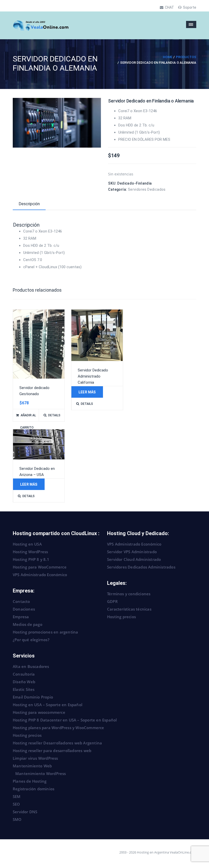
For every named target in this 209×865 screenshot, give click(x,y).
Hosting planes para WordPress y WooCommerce (58, 727)
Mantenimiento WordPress (40, 773)
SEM (17, 796)
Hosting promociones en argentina (45, 632)
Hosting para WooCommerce (40, 567)
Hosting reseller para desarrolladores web (52, 750)
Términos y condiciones (128, 593)
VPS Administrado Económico (40, 574)
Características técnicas (129, 609)
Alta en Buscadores (31, 666)
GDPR (112, 601)
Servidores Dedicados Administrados (141, 567)
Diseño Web (24, 681)
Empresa (21, 616)
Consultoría (24, 674)
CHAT (169, 7)
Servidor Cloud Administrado (134, 559)
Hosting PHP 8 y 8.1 (31, 559)
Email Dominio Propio (33, 697)
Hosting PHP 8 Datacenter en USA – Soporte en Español (65, 719)
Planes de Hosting (29, 781)
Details (54, 415)
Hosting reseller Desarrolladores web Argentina (57, 742)
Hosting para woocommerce (39, 712)
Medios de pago (27, 624)
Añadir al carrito (28, 417)
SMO (17, 819)
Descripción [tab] (29, 203)
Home (167, 57)
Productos (186, 57)
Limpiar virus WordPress (35, 758)
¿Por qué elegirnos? (31, 639)
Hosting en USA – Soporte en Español (47, 704)
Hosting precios (121, 616)
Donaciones (24, 609)
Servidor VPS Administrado (132, 551)
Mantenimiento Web (32, 765)
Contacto (21, 601)
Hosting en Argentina (153, 852)
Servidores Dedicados (147, 189)
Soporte (189, 7)
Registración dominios (33, 788)
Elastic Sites (24, 689)
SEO (16, 804)
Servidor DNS (25, 811)
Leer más (87, 392)
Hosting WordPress (30, 551)
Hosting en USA (27, 544)
